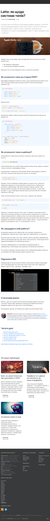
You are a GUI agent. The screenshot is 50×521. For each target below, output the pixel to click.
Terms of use (25, 518)
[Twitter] (6, 509)
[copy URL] (37, 77)
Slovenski (3, 499)
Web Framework (10, 455)
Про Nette (25, 470)
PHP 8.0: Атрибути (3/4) (10, 337)
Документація (26, 466)
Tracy (9, 460)
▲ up (48, 518)
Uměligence (45, 315)
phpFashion (20, 316)
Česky (2, 482)
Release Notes (26, 458)
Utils (8, 473)
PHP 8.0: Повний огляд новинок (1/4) (14, 333)
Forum (24, 455)
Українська (3, 502)
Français (3, 489)
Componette (41, 458)
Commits (25, 460)
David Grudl (12, 19)
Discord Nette (26, 457)
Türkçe (2, 501)
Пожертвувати (42, 464)
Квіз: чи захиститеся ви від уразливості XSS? (16, 340)
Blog (24, 467)
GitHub (40, 457)
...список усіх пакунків (6, 474)
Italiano (2, 492)
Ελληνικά (3, 485)
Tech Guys (34, 316)
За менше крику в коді (10, 339)
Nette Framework (41, 313)
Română (3, 496)
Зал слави (41, 460)
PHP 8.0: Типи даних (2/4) (11, 332)
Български (3, 480)
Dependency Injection (10, 461)
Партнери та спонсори (44, 455)
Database (6, 464)
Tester (9, 458)
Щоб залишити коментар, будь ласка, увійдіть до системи (17, 344)
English (2, 486)
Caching (3, 463)
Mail (5, 467)
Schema (7, 471)
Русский (3, 498)
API (23, 469)
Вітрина (40, 461)
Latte (9, 457)
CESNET (18, 515)
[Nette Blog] (2, 509)
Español (2, 488)
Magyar (2, 490)
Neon (6, 468)
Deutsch (3, 483)
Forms (9, 465)
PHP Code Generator (5, 470)
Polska (2, 493)
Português (3, 495)
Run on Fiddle (48, 88)
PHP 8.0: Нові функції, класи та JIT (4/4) (14, 335)
